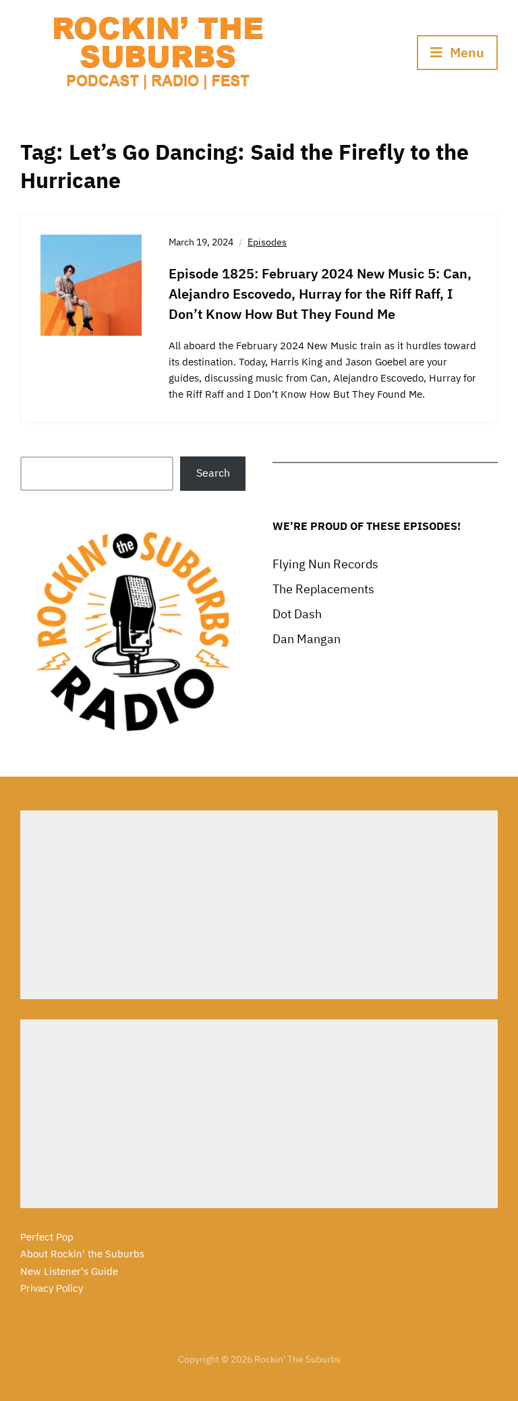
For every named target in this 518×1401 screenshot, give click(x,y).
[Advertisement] (259, 904)
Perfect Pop (47, 1236)
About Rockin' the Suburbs (82, 1253)
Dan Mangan (306, 639)
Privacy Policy (51, 1288)
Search (213, 472)
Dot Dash (297, 614)
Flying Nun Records (325, 564)
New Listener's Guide (69, 1271)
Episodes (267, 242)
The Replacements (323, 589)
